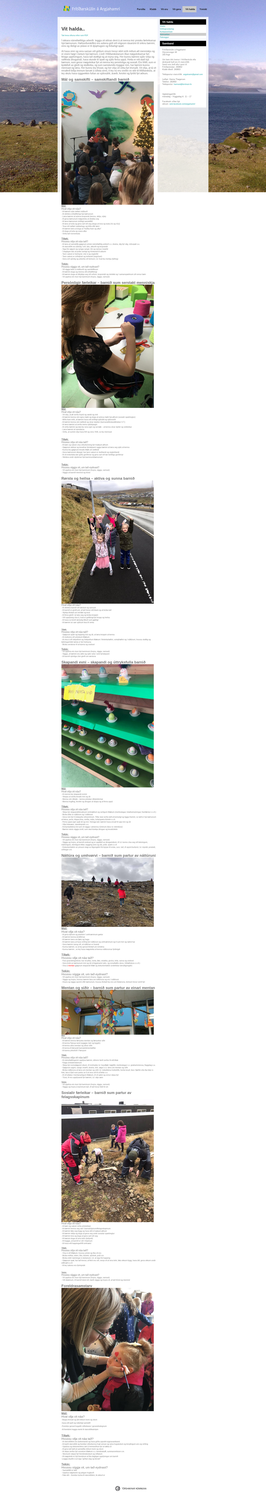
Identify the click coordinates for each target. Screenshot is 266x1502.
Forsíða (141, 9)
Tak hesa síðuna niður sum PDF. (74, 35)
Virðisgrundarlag (167, 29)
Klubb (153, 9)
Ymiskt (203, 9)
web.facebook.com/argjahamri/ (182, 104)
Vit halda (190, 9)
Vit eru (164, 9)
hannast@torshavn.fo (183, 84)
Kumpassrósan (166, 32)
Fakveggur (164, 37)
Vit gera (177, 9)
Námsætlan (165, 34)
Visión (162, 26)
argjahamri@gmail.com (193, 74)
